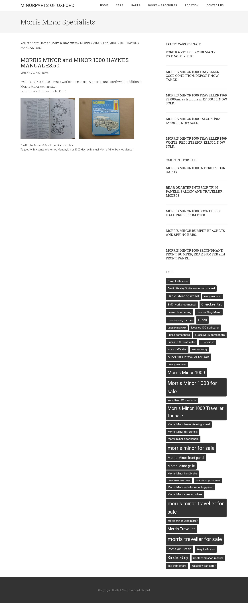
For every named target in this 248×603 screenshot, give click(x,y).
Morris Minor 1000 (186, 372)
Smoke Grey (178, 557)
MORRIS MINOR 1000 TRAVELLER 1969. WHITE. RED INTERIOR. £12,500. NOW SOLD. (196, 142)
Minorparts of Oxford (48, 5)
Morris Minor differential (183, 431)
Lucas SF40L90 (207, 342)
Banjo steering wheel (183, 296)
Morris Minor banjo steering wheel (189, 424)
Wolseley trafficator (204, 565)
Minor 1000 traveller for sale (189, 357)
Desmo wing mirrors (180, 320)
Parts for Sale (65, 145)
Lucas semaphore (179, 334)
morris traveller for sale (195, 539)
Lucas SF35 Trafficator (182, 342)
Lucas (202, 320)
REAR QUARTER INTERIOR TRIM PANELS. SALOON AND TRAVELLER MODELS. (194, 191)
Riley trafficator (205, 549)
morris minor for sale (191, 448)
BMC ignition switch (212, 297)
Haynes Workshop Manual (51, 149)
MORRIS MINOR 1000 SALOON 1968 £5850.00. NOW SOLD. (193, 121)
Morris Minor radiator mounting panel (190, 487)
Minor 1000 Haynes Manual (83, 149)
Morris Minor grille (181, 466)
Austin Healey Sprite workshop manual (191, 288)
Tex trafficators (177, 565)
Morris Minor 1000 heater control (182, 400)
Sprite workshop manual (208, 558)
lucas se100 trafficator (205, 327)
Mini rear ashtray (199, 349)
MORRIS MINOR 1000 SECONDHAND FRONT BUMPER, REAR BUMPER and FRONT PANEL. (195, 254)
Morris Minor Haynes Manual (116, 149)
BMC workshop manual (182, 304)
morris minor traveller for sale (196, 508)
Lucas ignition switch (177, 328)
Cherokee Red (211, 304)
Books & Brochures (45, 145)
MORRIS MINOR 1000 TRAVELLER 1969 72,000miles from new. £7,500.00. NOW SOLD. (196, 99)
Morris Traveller (181, 529)
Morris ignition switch (177, 365)
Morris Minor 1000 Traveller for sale (195, 412)
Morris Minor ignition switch (208, 481)
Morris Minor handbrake (182, 473)
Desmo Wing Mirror (209, 312)
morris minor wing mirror (183, 521)
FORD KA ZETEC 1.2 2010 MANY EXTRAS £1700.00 (191, 54)
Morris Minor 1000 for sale (192, 387)
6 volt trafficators (178, 281)
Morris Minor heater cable (179, 481)
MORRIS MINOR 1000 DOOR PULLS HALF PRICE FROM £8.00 (193, 213)
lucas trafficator (177, 349)
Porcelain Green (179, 549)
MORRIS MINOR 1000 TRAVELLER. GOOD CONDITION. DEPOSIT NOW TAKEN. (193, 76)
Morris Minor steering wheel (185, 494)
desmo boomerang (179, 312)
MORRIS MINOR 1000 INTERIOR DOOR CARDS (195, 170)
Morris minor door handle (183, 439)
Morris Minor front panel (186, 458)
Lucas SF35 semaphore (210, 334)
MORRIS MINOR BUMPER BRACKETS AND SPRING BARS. (195, 232)
